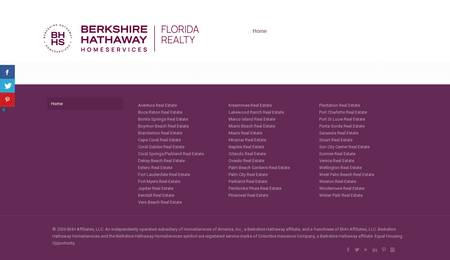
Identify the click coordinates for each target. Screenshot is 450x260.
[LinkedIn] (374, 250)
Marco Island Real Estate (252, 119)
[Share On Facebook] (7, 72)
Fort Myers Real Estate (159, 181)
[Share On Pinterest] (7, 100)
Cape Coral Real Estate (159, 139)
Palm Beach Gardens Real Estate (259, 167)
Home (57, 103)
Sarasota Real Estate (338, 132)
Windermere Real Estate (341, 188)
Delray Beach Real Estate (161, 160)
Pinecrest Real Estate (248, 195)
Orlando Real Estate (247, 153)
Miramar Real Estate (247, 139)
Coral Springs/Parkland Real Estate (171, 153)
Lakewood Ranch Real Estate (256, 112)
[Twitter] (356, 250)
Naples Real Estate (246, 146)
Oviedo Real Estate (246, 160)
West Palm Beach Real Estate (346, 174)
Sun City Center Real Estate (344, 146)
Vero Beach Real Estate (160, 202)
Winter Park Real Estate (341, 195)
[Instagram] (392, 250)
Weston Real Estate (337, 181)
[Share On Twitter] (7, 86)
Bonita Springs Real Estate (163, 119)
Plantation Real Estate (339, 105)
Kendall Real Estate (156, 195)
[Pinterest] (383, 250)
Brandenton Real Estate (160, 132)
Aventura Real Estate (157, 105)
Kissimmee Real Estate (250, 105)
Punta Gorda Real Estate (342, 126)
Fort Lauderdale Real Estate (164, 174)
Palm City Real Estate (248, 174)
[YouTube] (365, 250)
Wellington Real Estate (340, 167)
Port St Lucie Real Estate (342, 119)
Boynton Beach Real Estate (163, 126)
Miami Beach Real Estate (252, 126)
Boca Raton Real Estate (160, 112)
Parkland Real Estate (248, 181)
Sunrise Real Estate (337, 153)
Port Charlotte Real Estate (343, 112)
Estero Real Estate (155, 167)
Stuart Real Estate (335, 139)
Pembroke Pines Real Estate (255, 188)
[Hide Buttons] (3, 111)
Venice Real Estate (336, 160)
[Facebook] (348, 250)
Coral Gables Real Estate (161, 146)
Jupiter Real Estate (155, 188)
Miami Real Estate (245, 132)
